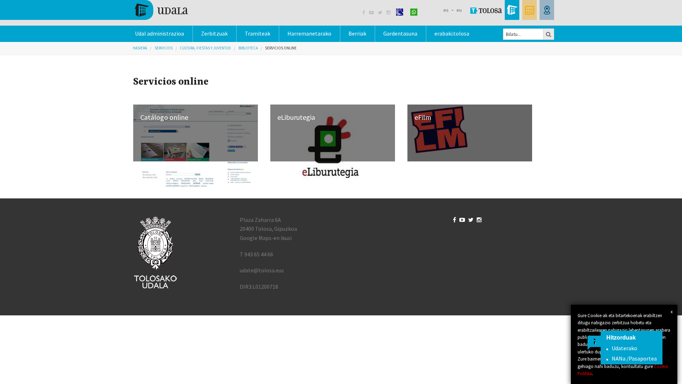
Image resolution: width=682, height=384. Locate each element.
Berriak (357, 33)
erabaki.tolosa (451, 33)
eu (459, 10)
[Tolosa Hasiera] (161, 9)
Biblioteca (248, 48)
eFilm (423, 117)
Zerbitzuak (214, 33)
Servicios (164, 48)
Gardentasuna (400, 33)
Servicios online (281, 48)
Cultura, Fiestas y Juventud (205, 48)
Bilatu (548, 34)
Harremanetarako (309, 33)
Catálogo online (164, 117)
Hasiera (140, 48)
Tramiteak (257, 33)
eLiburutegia (296, 117)
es (446, 10)
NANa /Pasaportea (634, 358)
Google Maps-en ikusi (266, 237)
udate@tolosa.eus (262, 270)
